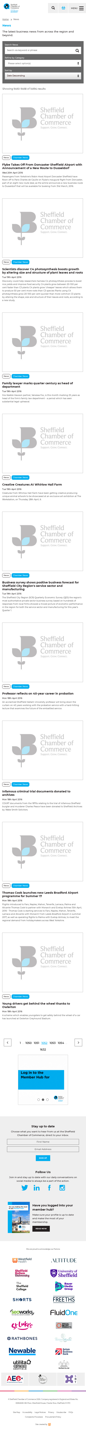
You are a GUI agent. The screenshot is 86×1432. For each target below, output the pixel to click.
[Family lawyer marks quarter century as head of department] (42, 342)
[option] (43, 1080)
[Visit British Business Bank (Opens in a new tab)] (64, 1352)
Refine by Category (14, 58)
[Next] (78, 1042)
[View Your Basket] (63, 8)
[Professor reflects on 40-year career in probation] (42, 652)
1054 (61, 1043)
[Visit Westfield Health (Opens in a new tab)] (22, 1260)
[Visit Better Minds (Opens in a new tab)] (64, 1339)
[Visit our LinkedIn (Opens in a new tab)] (37, 1188)
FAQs (71, 1412)
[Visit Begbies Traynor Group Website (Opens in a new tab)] (42, 1379)
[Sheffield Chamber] (12, 8)
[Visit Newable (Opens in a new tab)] (22, 1352)
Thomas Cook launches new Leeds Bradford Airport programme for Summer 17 (40, 894)
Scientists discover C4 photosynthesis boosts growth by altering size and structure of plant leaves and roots (42, 270)
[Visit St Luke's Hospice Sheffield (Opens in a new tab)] (22, 1325)
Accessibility (27, 1412)
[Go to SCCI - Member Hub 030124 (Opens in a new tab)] (43, 1080)
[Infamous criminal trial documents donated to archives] (42, 750)
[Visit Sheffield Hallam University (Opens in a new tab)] (22, 1273)
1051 (36, 1043)
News (16, 19)
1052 (44, 1043)
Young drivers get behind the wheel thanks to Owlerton (36, 1005)
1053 (53, 1043)
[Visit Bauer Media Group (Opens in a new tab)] (64, 1286)
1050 (28, 1043)
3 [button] (47, 1099)
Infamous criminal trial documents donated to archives (36, 793)
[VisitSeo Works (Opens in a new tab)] (22, 1312)
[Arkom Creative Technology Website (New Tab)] (49, 1425)
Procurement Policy (53, 1417)
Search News (11, 45)
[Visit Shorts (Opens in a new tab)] (22, 1299)
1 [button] (38, 1099)
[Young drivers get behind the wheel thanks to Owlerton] (42, 962)
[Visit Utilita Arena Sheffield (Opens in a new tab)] (22, 1365)
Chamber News (20, 157)
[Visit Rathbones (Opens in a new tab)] (22, 1339)
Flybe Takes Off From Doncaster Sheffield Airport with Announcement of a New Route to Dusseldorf (42, 166)
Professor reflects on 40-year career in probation (38, 693)
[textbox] (44, 63)
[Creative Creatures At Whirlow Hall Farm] (42, 443)
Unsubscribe (61, 1412)
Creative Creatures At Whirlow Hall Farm (32, 484)
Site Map (16, 1412)
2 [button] (43, 1099)
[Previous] (7, 1042)
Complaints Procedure (34, 1417)
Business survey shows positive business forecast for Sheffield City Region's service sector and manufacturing (40, 586)
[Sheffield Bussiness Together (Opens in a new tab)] (71, 1379)
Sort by (8, 70)
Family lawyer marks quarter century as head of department (37, 384)
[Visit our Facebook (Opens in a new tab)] (49, 1188)
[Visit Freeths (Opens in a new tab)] (64, 1299)
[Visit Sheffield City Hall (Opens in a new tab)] (64, 1365)
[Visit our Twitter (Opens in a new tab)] (25, 1188)
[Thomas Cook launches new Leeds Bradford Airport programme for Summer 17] (42, 851)
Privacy (51, 1412)
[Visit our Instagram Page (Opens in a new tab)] (62, 1188)
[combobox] (43, 63)
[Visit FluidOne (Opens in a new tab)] (64, 1312)
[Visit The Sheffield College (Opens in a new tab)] (22, 1286)
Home (5, 19)
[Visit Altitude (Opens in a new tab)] (64, 1260)
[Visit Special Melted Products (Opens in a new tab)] (64, 1325)
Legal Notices (40, 1412)
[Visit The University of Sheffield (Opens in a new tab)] (64, 1273)
